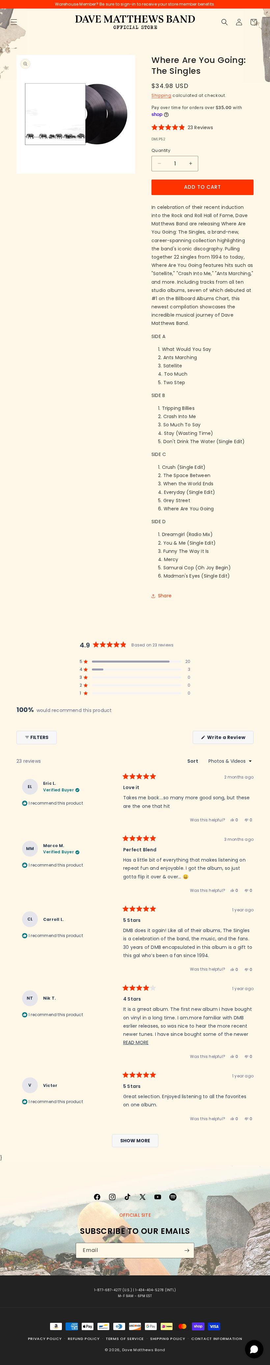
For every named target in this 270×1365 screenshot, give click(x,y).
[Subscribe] (186, 1250)
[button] (14, 22)
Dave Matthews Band (144, 1349)
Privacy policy (45, 1338)
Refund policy (83, 1338)
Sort (193, 761)
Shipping (161, 95)
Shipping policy (167, 1338)
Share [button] (165, 595)
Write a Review (230, 739)
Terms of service (125, 1338)
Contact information (216, 1338)
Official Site (135, 1215)
